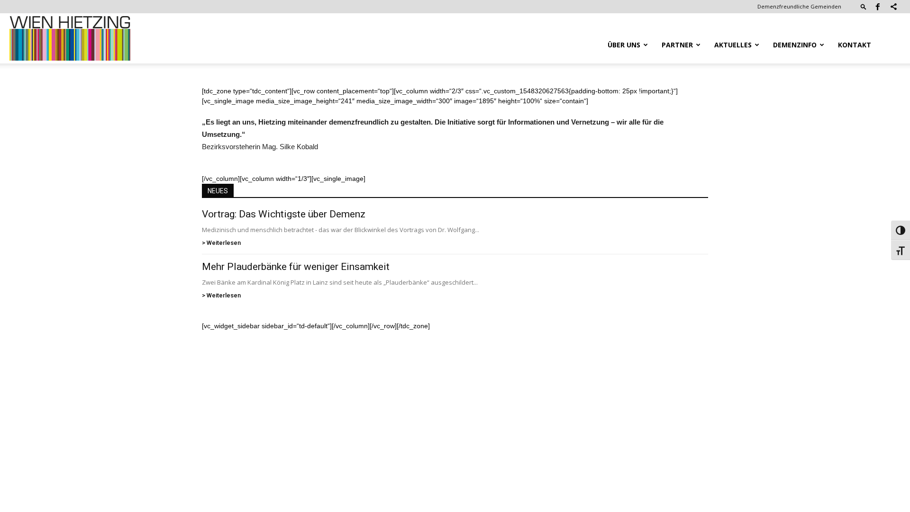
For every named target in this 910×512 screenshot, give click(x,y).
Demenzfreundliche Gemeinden (799, 6)
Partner (677, 44)
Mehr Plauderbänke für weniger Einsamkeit (296, 266)
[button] (863, 6)
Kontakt (854, 44)
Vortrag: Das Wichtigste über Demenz (283, 214)
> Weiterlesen (221, 243)
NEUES (218, 191)
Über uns (624, 44)
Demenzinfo (795, 44)
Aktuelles (733, 44)
